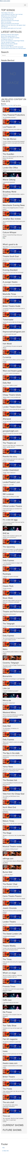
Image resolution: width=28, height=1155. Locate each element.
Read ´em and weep (6, 22)
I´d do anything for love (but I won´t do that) (12, 14)
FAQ (3, 1147)
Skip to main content (5, 1)
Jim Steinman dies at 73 (7, 39)
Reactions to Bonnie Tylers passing (9, 34)
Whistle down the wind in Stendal (9, 44)
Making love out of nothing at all (9, 16)
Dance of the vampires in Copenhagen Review (12, 40)
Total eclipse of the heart (7, 13)
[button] (14, 79)
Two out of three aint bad (7, 19)
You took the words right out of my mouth (11, 28)
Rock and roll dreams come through (10, 20)
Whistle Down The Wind (7, 105)
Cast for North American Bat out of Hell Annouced (13, 48)
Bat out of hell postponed (7, 45)
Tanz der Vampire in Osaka (8, 42)
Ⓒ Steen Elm (5, 1150)
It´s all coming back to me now (8, 17)
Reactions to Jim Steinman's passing (10, 37)
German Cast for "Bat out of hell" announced (12, 47)
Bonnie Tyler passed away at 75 (9, 36)
